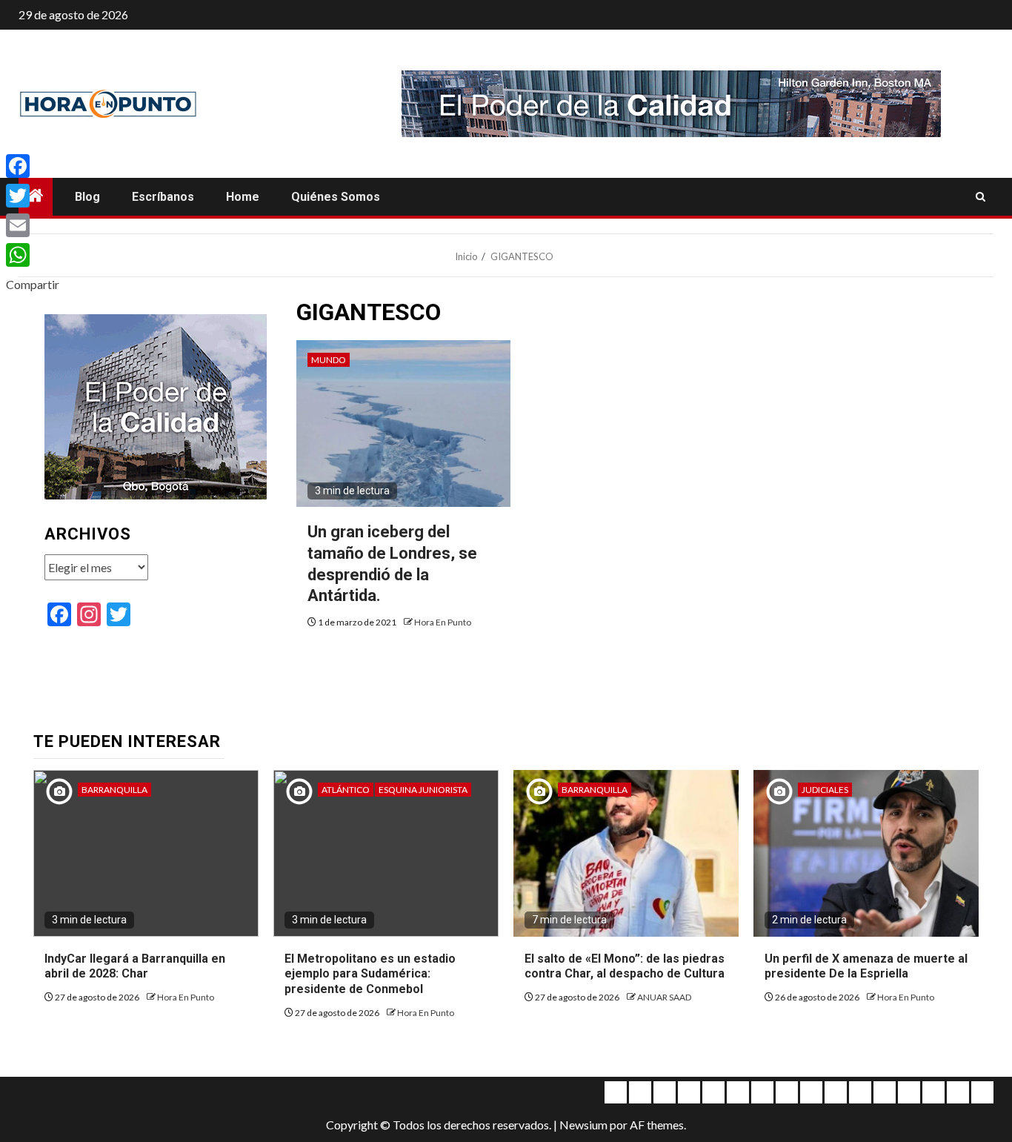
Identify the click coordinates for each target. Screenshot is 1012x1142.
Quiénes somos (335, 197)
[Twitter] (32, 195)
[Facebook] (32, 166)
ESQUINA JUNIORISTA (423, 789)
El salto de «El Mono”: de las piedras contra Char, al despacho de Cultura (625, 966)
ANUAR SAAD (664, 997)
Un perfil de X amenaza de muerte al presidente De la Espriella (866, 966)
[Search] (980, 197)
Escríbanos (163, 197)
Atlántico (346, 789)
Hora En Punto (442, 622)
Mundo (328, 359)
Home (242, 197)
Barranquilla (114, 789)
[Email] (32, 225)
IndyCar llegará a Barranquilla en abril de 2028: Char (134, 966)
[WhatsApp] (32, 255)
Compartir (32, 284)
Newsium (583, 1125)
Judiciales (825, 789)
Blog (87, 197)
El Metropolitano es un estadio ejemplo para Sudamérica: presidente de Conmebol (370, 974)
